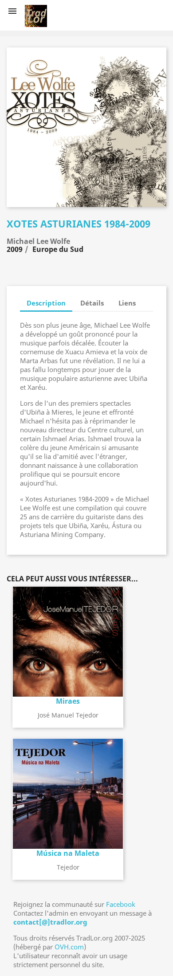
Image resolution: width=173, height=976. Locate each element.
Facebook (120, 904)
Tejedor (68, 867)
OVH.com (69, 946)
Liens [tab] (127, 302)
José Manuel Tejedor (68, 715)
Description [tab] (46, 302)
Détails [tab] (92, 302)
